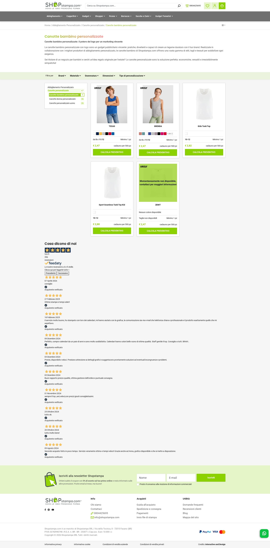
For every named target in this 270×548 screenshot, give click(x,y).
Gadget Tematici (163, 16)
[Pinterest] (49, 510)
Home (47, 25)
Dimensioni (108, 75)
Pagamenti (142, 513)
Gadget (85, 16)
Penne (112, 16)
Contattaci (96, 509)
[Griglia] (223, 25)
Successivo (63, 273)
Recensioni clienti (192, 509)
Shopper (99, 16)
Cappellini (71, 16)
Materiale (74, 75)
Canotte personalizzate (93, 25)
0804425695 (195, 5)
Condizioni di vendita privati (152, 544)
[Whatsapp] (264, 532)
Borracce (125, 16)
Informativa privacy (53, 544)
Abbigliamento (53, 16)
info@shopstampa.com (106, 517)
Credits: (211, 544)
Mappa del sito (191, 517)
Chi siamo (96, 504)
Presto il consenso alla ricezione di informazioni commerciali (166, 484)
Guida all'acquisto (146, 504)
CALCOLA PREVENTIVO (112, 152)
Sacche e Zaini (142, 16)
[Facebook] (45, 510)
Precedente (51, 273)
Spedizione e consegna (149, 509)
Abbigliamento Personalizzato (66, 25)
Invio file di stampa (147, 517)
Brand (61, 75)
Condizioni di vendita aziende (115, 544)
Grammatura (91, 75)
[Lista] (224, 25)
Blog (185, 513)
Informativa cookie (82, 544)
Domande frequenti (193, 504)
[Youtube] (53, 510)
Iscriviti (211, 477)
